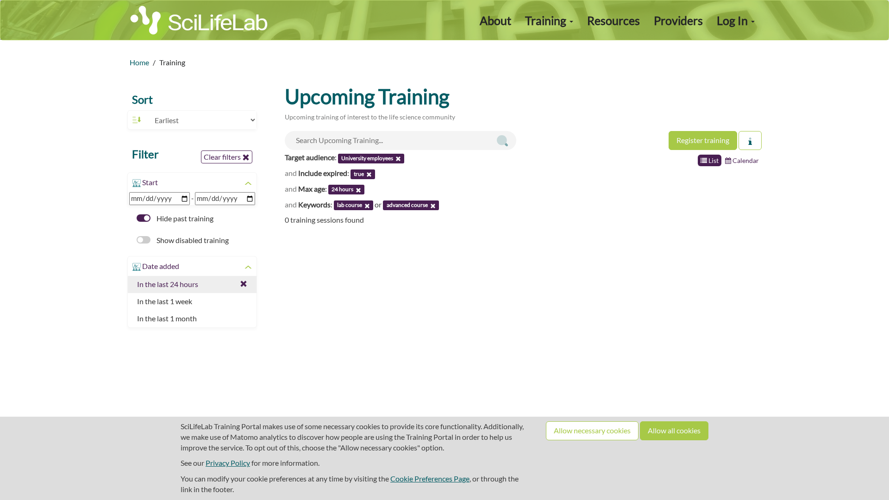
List (713, 160)
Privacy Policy (228, 462)
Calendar (745, 160)
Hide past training (184, 218)
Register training (702, 140)
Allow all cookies (674, 430)
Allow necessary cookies (592, 430)
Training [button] (547, 20)
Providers (678, 20)
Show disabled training (192, 240)
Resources (613, 20)
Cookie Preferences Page (430, 478)
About (495, 20)
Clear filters (223, 156)
